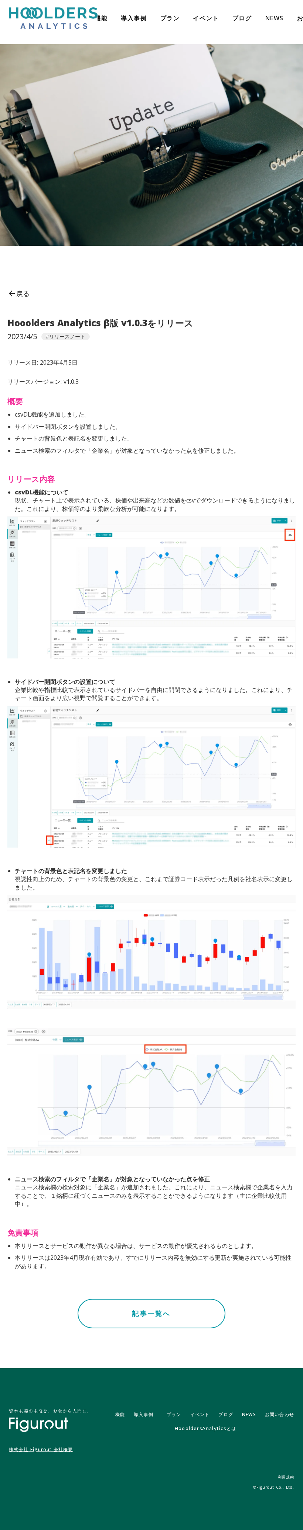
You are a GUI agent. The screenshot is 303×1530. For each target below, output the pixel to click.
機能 (101, 18)
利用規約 (286, 1476)
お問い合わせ (279, 1414)
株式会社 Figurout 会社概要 (41, 1449)
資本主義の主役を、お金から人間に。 (50, 1410)
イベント (206, 18)
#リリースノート (65, 336)
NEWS (274, 18)
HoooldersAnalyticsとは (205, 1428)
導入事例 (134, 18)
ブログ (242, 18)
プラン (170, 18)
